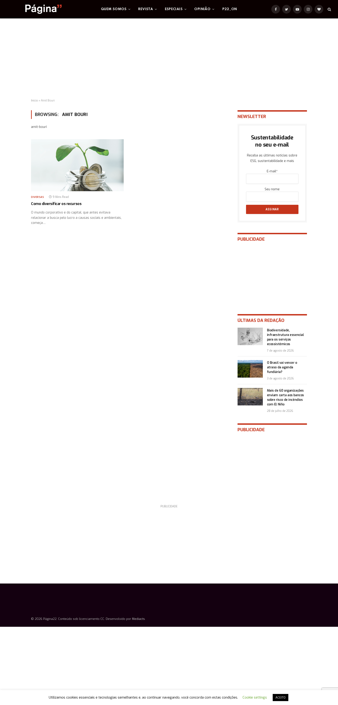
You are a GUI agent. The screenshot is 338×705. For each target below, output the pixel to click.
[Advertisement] (169, 58)
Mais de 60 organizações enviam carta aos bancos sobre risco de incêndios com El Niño (285, 397)
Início (34, 100)
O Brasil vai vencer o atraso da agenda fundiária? (282, 367)
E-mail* (272, 171)
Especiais (174, 9)
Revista (145, 9)
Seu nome (272, 189)
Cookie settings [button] (255, 697)
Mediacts (138, 619)
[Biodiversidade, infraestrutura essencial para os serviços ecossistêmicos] (250, 336)
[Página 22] (34, 9)
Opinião (202, 9)
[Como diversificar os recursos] (77, 165)
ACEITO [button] (280, 697)
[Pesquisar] (329, 9)
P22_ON (229, 9)
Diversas (37, 197)
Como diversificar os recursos (56, 203)
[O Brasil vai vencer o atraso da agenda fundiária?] (250, 369)
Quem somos (113, 9)
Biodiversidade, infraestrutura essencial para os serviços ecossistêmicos (285, 337)
